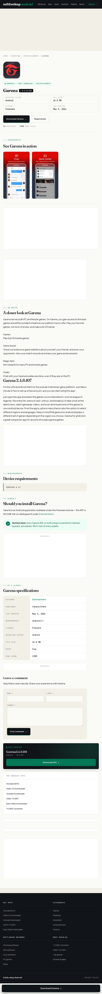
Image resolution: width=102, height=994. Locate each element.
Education (57, 920)
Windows (42, 4)
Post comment (18, 731)
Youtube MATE (12, 783)
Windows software (11, 945)
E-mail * (50, 693)
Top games (58, 955)
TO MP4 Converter (14, 808)
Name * (10, 693)
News (81, 4)
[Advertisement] (51, 29)
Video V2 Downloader (15, 788)
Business (57, 915)
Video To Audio (59, 950)
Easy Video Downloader (16, 803)
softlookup (17, 4)
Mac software (9, 950)
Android (64, 4)
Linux (56, 4)
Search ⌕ (92, 4)
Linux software (9, 955)
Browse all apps (59, 959)
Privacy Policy (92, 977)
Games (74, 4)
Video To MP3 (12, 798)
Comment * (11, 705)
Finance (56, 929)
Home (5, 56)
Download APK (51, 762)
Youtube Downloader (15, 793)
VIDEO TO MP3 (9, 925)
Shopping (15, 56)
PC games (7, 959)
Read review (40, 119)
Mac (50, 4)
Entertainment (31, 56)
